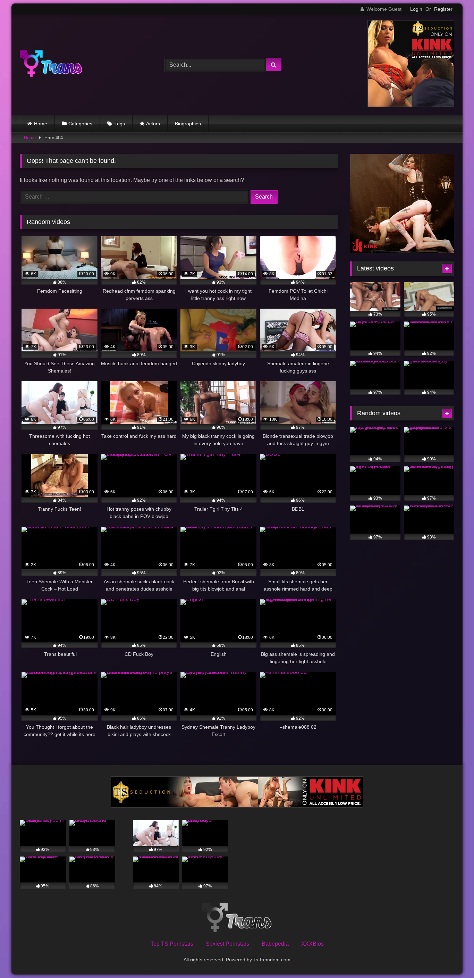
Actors (153, 123)
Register (443, 9)
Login (416, 9)
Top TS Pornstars (172, 944)
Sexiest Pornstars (227, 944)
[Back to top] (452, 957)
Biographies (188, 123)
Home (40, 123)
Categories (80, 123)
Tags (120, 123)
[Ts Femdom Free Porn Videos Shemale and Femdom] (51, 64)
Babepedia (275, 944)
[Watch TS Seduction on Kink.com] (410, 105)
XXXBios (312, 944)
